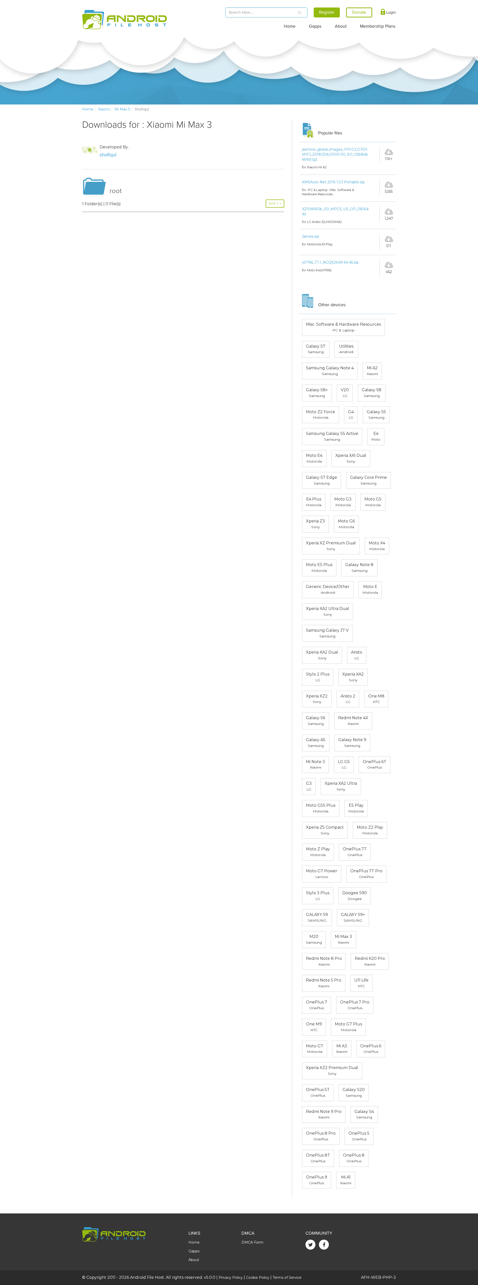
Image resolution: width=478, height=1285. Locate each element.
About (341, 26)
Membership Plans (377, 26)
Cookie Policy (257, 1277)
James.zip (310, 236)
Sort (273, 203)
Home (290, 26)
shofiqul (108, 155)
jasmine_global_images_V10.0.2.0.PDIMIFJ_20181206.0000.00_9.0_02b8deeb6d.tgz (335, 154)
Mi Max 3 (122, 109)
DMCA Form (252, 1242)
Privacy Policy (231, 1277)
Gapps (315, 26)
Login (390, 12)
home (87, 109)
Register (327, 12)
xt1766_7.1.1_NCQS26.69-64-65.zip (330, 262)
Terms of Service (287, 1277)
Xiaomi (104, 109)
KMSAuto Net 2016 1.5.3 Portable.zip (333, 182)
